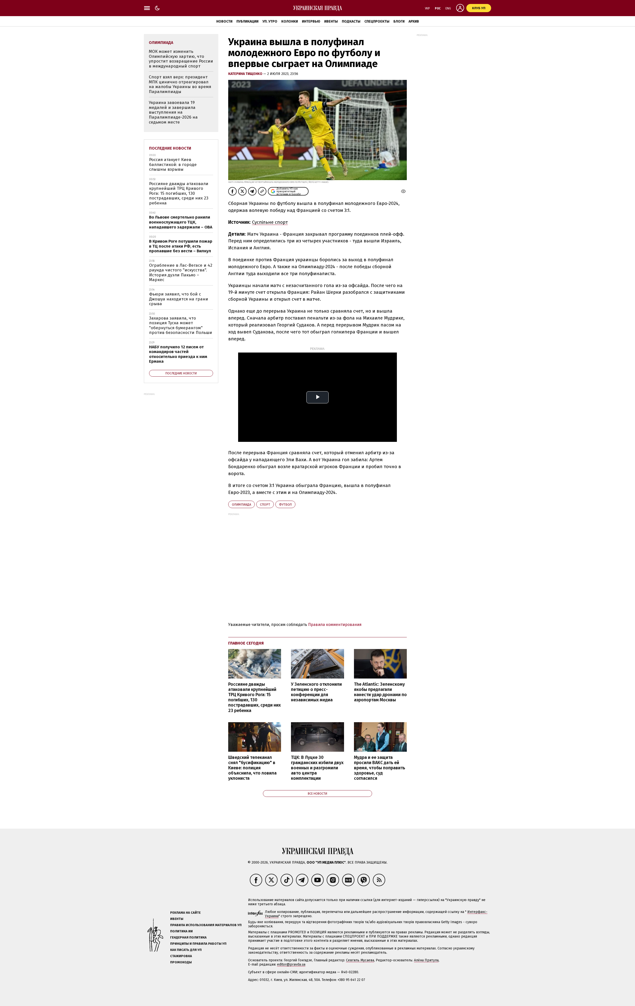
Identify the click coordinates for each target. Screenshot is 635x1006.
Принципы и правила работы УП (198, 943)
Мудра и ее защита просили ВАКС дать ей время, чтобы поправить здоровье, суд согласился (379, 768)
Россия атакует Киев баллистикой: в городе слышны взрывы (173, 164)
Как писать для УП (186, 950)
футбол (285, 504)
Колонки (289, 21)
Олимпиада (241, 504)
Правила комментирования (335, 624)
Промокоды (181, 962)
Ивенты (331, 21)
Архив (414, 21)
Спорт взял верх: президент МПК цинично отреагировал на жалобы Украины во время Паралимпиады (180, 84)
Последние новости (170, 148)
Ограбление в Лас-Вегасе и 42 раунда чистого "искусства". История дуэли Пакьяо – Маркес (180, 273)
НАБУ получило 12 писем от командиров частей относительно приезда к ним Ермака (178, 354)
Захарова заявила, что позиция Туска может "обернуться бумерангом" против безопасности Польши (180, 325)
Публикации (247, 21)
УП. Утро (269, 21)
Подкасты (351, 21)
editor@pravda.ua (291, 964)
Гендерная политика (188, 937)
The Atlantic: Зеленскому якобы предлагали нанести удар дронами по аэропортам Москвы (380, 692)
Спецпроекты (376, 21)
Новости (224, 21)
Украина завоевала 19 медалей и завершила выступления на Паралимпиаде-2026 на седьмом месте (173, 112)
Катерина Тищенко (245, 74)
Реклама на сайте (185, 912)
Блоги (399, 21)
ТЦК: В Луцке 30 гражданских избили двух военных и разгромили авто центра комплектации (317, 768)
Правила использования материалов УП (206, 925)
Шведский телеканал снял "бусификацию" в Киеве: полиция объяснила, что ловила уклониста (252, 768)
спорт (265, 504)
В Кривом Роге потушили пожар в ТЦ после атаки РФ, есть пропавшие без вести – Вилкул (180, 246)
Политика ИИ (181, 931)
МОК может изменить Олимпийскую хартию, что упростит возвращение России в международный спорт (181, 59)
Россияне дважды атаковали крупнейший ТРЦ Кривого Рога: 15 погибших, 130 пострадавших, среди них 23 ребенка (254, 697)
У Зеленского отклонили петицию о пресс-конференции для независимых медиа (316, 692)
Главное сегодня (246, 643)
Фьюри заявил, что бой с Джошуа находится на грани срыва (178, 299)
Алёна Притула (426, 960)
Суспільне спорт (270, 222)
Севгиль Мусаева (360, 960)
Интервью (311, 21)
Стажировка (181, 956)
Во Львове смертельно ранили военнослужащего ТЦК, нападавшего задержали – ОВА (180, 222)
